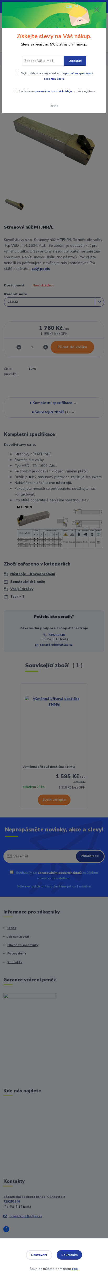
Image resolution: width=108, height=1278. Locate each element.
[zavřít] (97, 10)
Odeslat (75, 61)
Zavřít (54, 106)
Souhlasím (69, 1255)
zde (75, 1269)
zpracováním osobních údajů (53, 91)
